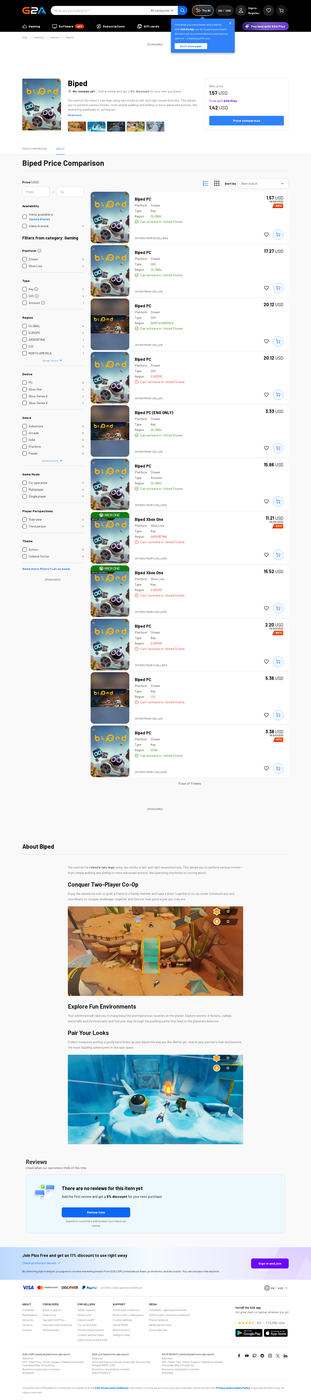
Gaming (39, 37)
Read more (75, 115)
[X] (278, 1356)
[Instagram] (270, 1356)
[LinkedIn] (285, 1356)
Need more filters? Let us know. (46, 569)
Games (55, 37)
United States (39, 219)
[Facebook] (239, 1356)
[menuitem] (31, 26)
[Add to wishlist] (266, 235)
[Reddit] (262, 1356)
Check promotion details (39, 1263)
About (60, 148)
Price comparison (34, 148)
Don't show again (191, 46)
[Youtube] (247, 1356)
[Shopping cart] (281, 10)
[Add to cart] (278, 235)
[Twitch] (254, 1356)
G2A (24, 37)
